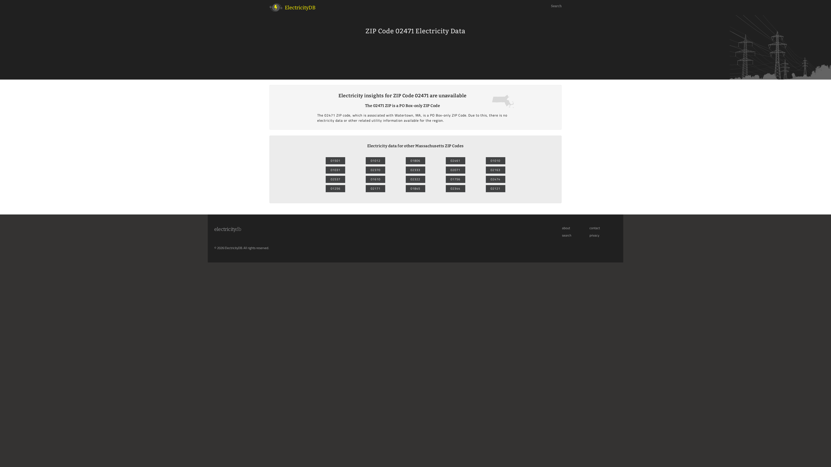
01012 (375, 160)
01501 (335, 160)
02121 (495, 188)
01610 (375, 179)
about (566, 228)
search (566, 235)
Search (556, 6)
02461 (455, 160)
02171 (375, 188)
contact (594, 228)
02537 (335, 179)
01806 (415, 160)
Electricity (227, 229)
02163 (495, 170)
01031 (335, 170)
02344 (455, 188)
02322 (415, 179)
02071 (455, 170)
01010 (495, 160)
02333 (415, 170)
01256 (335, 188)
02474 (495, 179)
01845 (415, 188)
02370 (375, 170)
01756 (455, 179)
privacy (594, 235)
